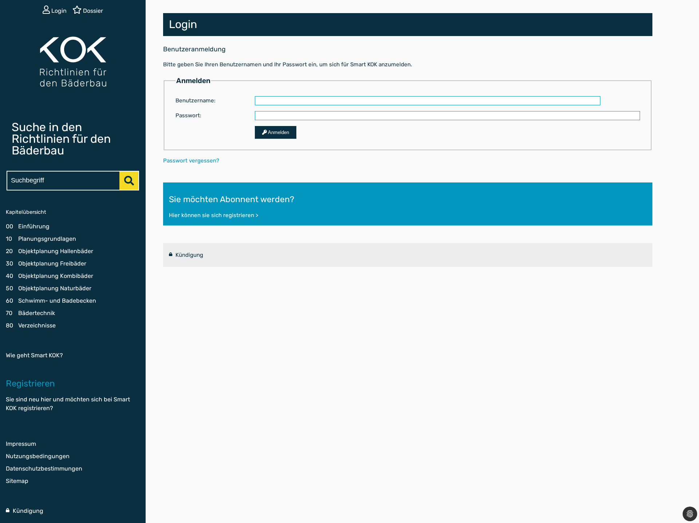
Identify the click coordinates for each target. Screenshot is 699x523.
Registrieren (30, 383)
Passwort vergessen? (191, 160)
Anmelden (278, 132)
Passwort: (188, 115)
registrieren (34, 408)
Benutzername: (195, 100)
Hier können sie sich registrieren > (213, 215)
